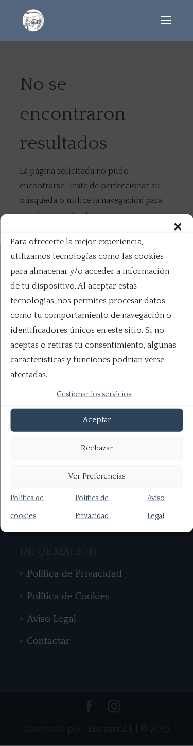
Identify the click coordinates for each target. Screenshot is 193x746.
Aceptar (97, 419)
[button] (177, 226)
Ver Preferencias (96, 476)
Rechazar (97, 448)
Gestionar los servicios (94, 394)
